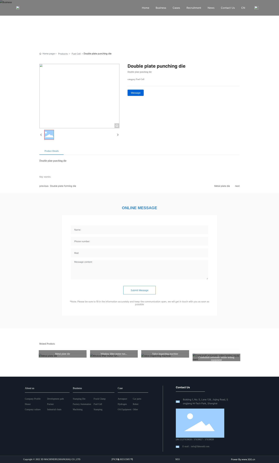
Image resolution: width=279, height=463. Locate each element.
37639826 (187, 439)
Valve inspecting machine (165, 353)
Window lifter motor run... (114, 353)
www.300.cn (248, 459)
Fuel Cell (76, 53)
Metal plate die (222, 186)
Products (63, 53)
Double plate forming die (63, 186)
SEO (177, 459)
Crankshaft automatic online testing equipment (216, 358)
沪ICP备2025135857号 (122, 459)
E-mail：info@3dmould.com (195, 446)
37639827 (198, 439)
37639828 (209, 439)
